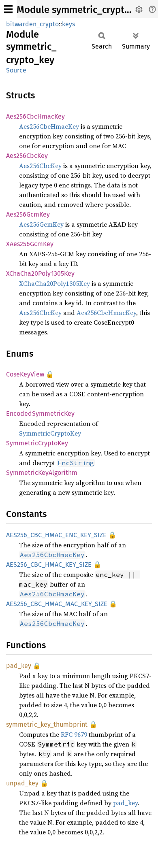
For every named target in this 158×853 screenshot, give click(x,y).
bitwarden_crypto (32, 24)
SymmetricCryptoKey (50, 433)
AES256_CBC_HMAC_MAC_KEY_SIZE (56, 604)
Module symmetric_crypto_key (83, 9)
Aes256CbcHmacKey (35, 116)
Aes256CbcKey (27, 156)
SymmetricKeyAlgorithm (41, 472)
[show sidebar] (8, 9)
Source (16, 70)
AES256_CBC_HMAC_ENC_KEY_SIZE (56, 535)
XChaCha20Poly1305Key (40, 273)
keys (68, 24)
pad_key (18, 666)
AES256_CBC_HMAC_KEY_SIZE (49, 564)
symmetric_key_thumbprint (47, 724)
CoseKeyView (25, 374)
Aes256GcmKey (28, 214)
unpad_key (22, 783)
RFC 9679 (74, 734)
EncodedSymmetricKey (40, 413)
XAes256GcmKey (29, 244)
